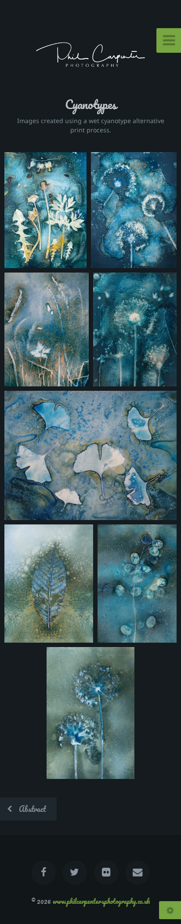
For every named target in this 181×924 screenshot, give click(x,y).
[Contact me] (137, 872)
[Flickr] (106, 872)
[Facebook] (43, 872)
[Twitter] (74, 872)
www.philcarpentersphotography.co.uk (101, 901)
